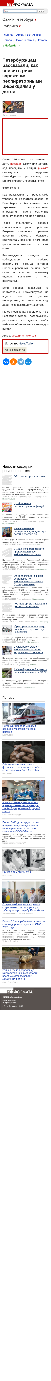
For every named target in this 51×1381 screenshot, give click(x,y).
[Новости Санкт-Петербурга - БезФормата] (17, 3)
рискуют (43, 167)
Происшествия (24, 40)
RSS (21, 1006)
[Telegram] (20, 361)
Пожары (42, 40)
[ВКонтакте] (6, 361)
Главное (8, 34)
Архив (20, 34)
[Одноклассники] (13, 361)
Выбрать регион (9, 1003)
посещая (16, 163)
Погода (7, 40)
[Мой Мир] (28, 361)
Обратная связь (9, 1001)
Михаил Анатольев (23, 335)
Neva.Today (26, 343)
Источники (34, 34)
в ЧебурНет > (11, 45)
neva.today (12, 115)
